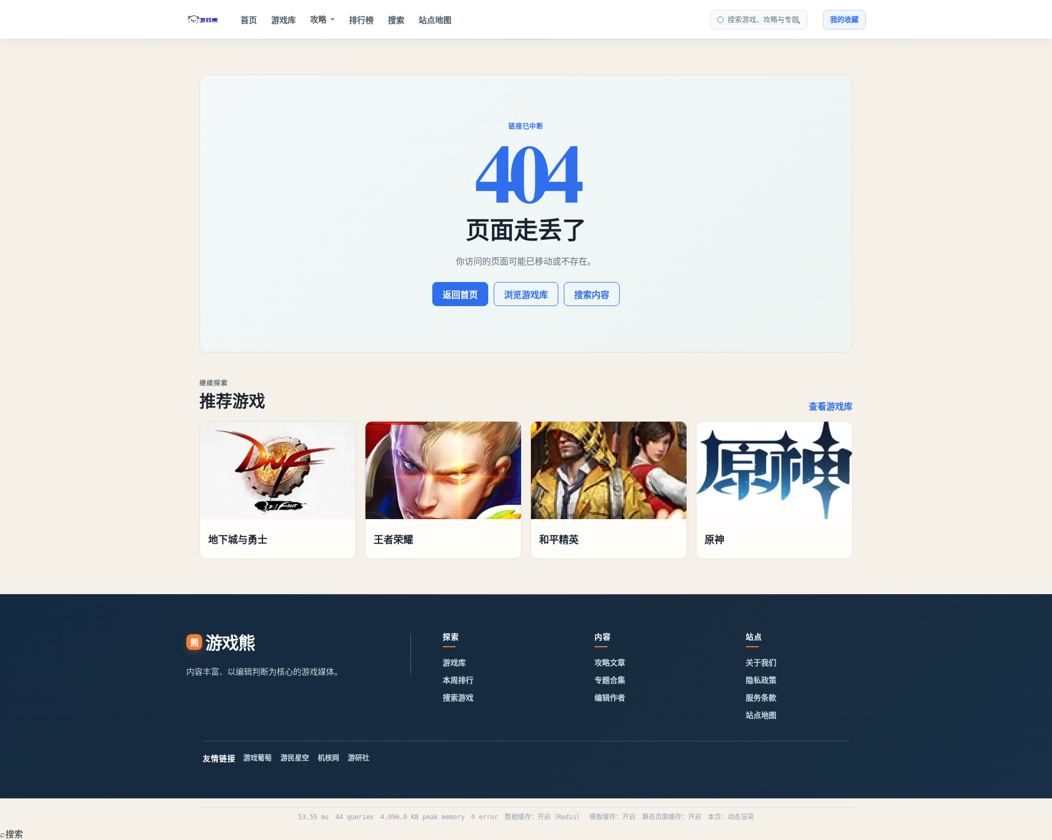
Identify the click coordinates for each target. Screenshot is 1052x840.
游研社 (358, 757)
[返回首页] (202, 19)
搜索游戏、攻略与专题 (763, 19)
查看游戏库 (831, 406)
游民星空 (295, 757)
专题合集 (609, 679)
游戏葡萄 (257, 757)
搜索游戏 (458, 697)
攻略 (318, 19)
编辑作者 (609, 697)
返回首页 (460, 294)
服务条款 (761, 697)
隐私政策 (761, 679)
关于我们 (761, 662)
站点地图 (435, 20)
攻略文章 (609, 662)
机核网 (328, 757)
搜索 (396, 20)
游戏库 (283, 20)
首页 (249, 20)
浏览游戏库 (526, 294)
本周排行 (458, 679)
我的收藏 (844, 19)
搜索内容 (591, 294)
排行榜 (361, 20)
